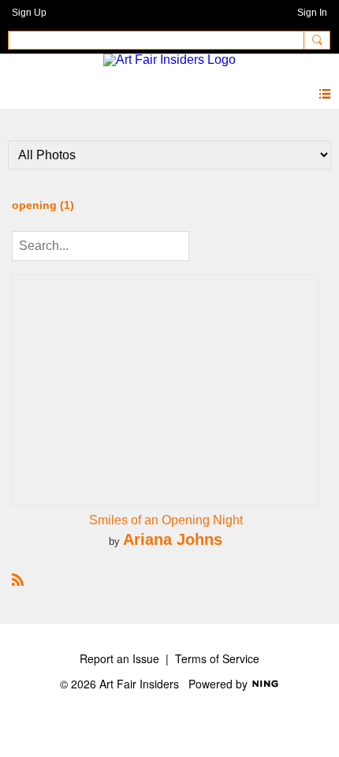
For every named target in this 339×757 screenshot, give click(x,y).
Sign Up (29, 12)
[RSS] (18, 578)
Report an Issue (119, 658)
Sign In (312, 12)
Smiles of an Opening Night (166, 520)
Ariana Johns (172, 539)
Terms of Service (217, 658)
